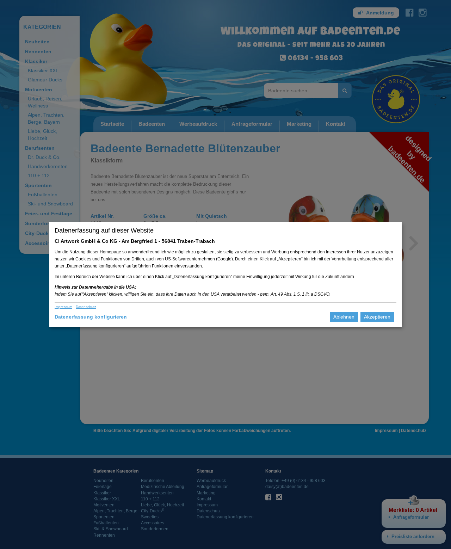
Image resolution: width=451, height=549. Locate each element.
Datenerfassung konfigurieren (91, 317)
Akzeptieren (377, 317)
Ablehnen (343, 317)
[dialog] (225, 274)
